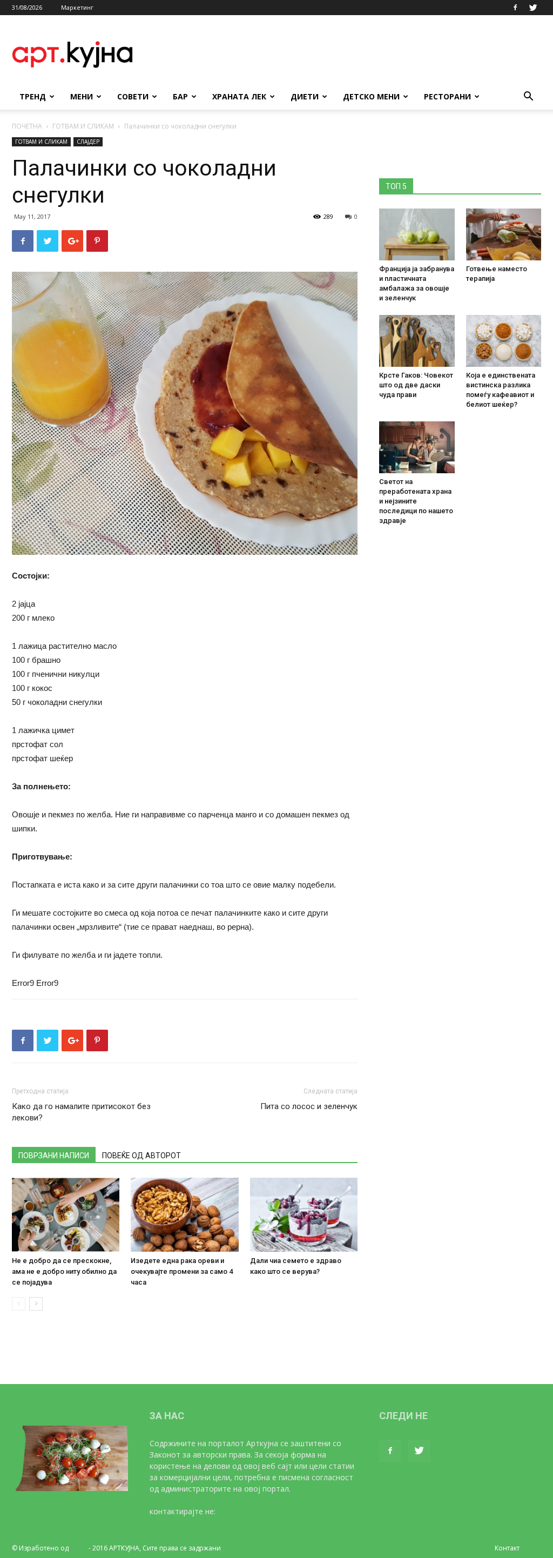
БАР (180, 96)
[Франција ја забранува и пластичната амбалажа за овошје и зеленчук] (417, 234)
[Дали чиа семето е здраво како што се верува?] (304, 1215)
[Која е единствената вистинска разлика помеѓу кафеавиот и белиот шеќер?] (504, 341)
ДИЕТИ (305, 96)
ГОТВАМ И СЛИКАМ (83, 126)
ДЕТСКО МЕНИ (371, 96)
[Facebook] (515, 7)
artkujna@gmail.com (253, 1511)
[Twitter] (533, 7)
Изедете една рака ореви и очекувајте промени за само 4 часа (182, 1271)
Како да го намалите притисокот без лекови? (81, 1112)
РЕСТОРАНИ (447, 96)
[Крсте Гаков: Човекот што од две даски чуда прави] (417, 341)
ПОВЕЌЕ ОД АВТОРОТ (141, 1155)
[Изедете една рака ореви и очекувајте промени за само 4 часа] (184, 1215)
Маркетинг (77, 7)
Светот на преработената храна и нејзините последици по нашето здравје (416, 501)
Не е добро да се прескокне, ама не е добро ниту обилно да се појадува (64, 1271)
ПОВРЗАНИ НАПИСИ (53, 1155)
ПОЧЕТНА (27, 126)
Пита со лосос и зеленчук (309, 1106)
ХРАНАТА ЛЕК (239, 96)
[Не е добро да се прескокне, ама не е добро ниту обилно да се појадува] (65, 1215)
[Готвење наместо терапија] (504, 234)
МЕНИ (81, 96)
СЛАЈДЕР (88, 141)
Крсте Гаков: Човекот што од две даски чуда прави (416, 385)
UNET (78, 1548)
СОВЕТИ (133, 96)
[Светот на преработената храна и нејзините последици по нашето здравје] (417, 447)
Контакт (507, 1548)
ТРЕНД (32, 96)
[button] (528, 97)
